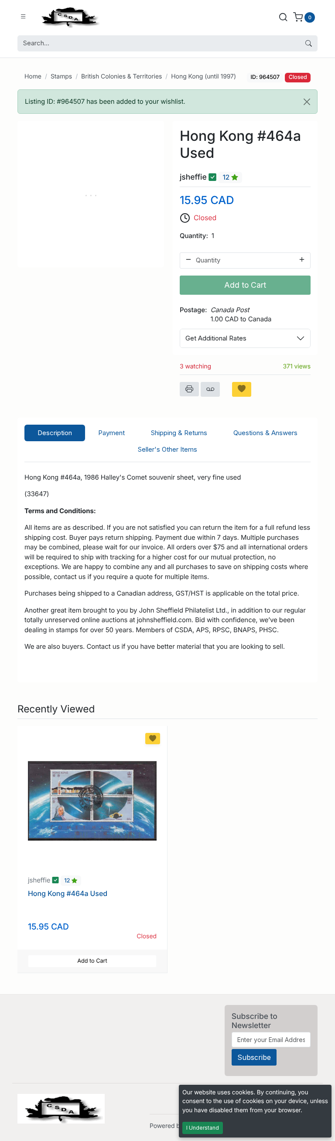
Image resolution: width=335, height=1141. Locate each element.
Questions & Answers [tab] (265, 433)
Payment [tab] (111, 433)
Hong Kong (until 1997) (203, 76)
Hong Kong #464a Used (67, 893)
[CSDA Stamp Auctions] (68, 16)
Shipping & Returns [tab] (179, 433)
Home (32, 76)
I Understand (202, 1127)
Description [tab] (55, 433)
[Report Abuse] (210, 389)
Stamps (61, 76)
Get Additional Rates (215, 338)
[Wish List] (241, 389)
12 (226, 178)
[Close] (307, 102)
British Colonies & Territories (121, 76)
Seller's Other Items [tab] (167, 449)
